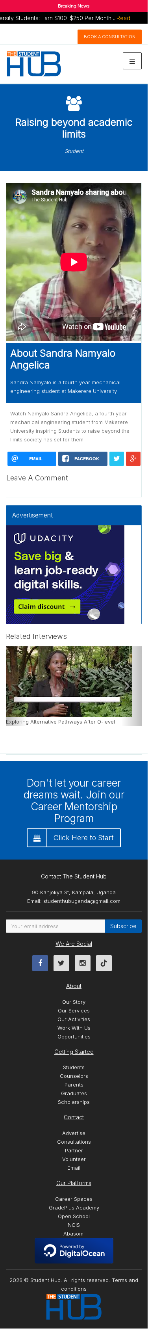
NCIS (74, 1225)
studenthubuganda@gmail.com (81, 901)
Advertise (73, 1133)
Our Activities (73, 1019)
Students (74, 1067)
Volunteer (74, 1159)
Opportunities (74, 1036)
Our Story (73, 1002)
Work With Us (74, 1028)
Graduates (74, 1093)
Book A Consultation (109, 36)
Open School (74, 1216)
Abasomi (74, 1233)
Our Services (74, 1010)
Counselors (74, 1076)
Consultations (74, 1142)
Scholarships (74, 1102)
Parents (74, 1084)
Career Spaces (73, 1199)
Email (73, 1168)
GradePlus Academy (74, 1207)
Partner (74, 1150)
